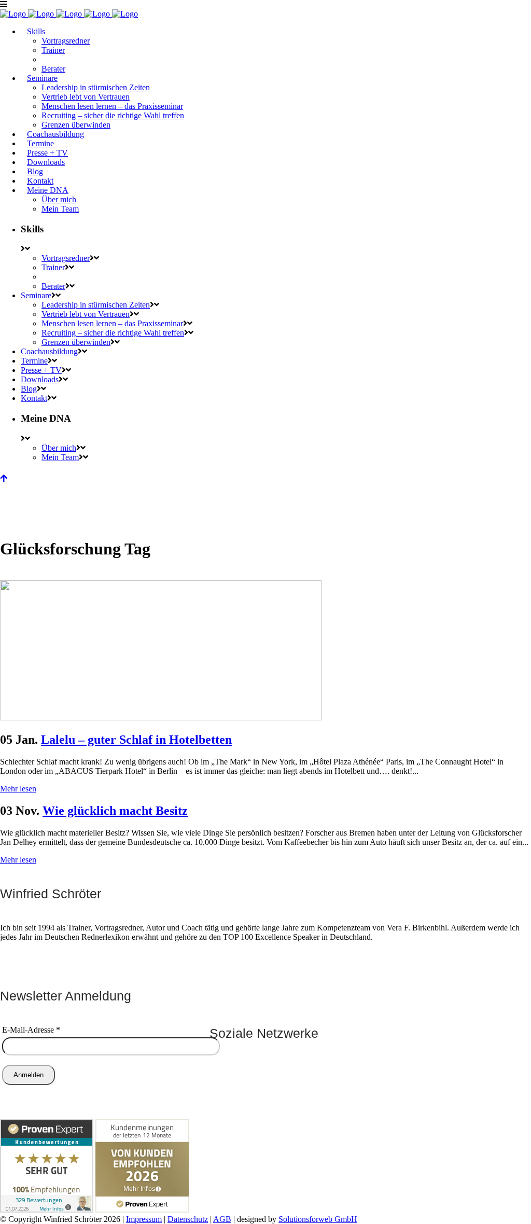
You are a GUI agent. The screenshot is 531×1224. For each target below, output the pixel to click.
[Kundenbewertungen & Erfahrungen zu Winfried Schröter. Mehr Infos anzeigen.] (46, 1209)
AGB (222, 1219)
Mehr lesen (18, 788)
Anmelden (28, 1075)
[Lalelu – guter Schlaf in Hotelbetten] (161, 717)
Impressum (144, 1219)
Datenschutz (187, 1219)
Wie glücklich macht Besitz (115, 810)
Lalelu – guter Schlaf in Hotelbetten (136, 739)
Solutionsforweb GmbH (317, 1219)
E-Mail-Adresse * (31, 1029)
